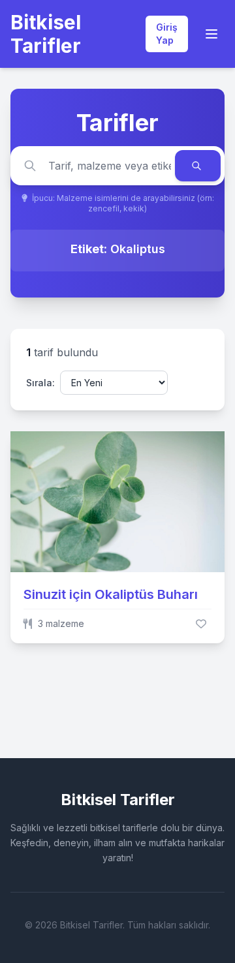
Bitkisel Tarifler (45, 33)
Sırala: (40, 382)
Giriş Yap (167, 34)
